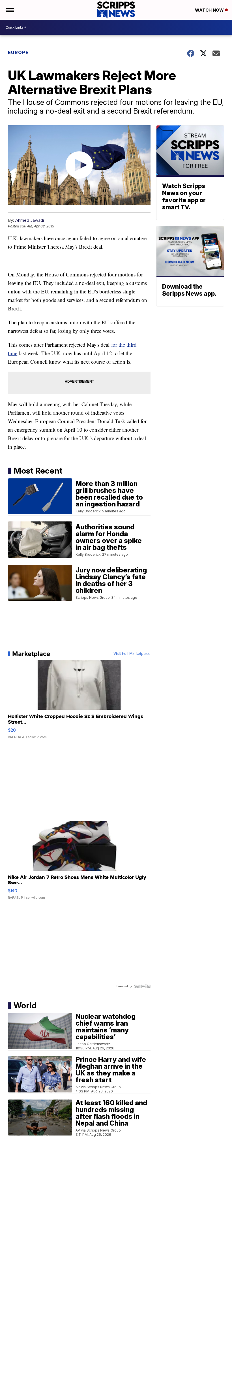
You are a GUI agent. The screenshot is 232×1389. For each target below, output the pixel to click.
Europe (18, 52)
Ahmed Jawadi (29, 220)
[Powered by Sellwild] (142, 986)
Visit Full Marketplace (132, 654)
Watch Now (210, 10)
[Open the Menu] (9, 10)
